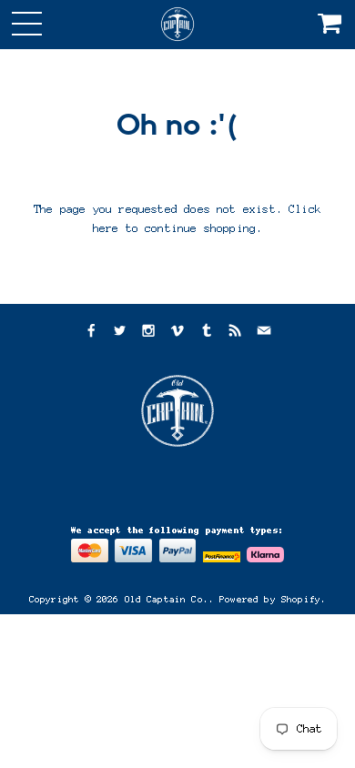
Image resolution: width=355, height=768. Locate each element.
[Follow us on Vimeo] (177, 332)
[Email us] (264, 332)
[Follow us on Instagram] (148, 332)
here (106, 228)
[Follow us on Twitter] (119, 332)
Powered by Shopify (269, 599)
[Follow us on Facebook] (90, 332)
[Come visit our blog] (207, 332)
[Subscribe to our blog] (235, 332)
